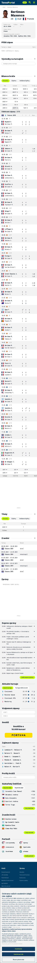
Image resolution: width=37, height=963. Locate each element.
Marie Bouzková (5, 886)
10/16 (24, 89)
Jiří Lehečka (4, 875)
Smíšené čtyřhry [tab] (25, 80)
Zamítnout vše (18, 954)
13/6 (24, 108)
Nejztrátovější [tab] (19, 788)
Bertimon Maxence (12, 7)
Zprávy (25, 843)
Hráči (4, 7)
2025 (4, 92)
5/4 (15, 473)
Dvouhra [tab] (5, 80)
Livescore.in (10, 847)
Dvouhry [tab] (5, 518)
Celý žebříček (29, 808)
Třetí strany (16, 927)
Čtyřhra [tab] (14, 80)
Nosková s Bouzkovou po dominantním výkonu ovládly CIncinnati (18, 648)
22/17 (14, 108)
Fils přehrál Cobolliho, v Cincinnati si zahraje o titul (18, 632)
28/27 (14, 92)
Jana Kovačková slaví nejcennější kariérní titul (19, 658)
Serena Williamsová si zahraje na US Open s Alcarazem (20, 653)
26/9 (14, 98)
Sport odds (26, 847)
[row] (18, 89)
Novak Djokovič (5, 872)
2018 (4, 108)
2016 (4, 473)
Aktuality (22, 872)
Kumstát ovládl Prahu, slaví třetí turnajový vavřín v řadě (19, 664)
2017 (4, 469)
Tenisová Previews (25, 875)
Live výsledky (10, 843)
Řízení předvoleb (18, 959)
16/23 (14, 89)
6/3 (25, 98)
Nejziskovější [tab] (7, 788)
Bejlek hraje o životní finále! (15, 673)
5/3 (25, 473)
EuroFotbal (9, 851)
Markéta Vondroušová (7, 880)
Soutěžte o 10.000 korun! (18, 728)
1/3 (25, 104)
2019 (4, 104)
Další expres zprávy (27, 677)
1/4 (15, 104)
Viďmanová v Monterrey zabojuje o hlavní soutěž (19, 627)
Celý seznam (29, 832)
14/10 (24, 95)
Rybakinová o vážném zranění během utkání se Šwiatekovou (18, 669)
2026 (4, 89)
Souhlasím (18, 949)
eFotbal (25, 851)
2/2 (15, 469)
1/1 (15, 101)
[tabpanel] (18, 280)
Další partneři (29, 856)
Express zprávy (24, 880)
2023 (4, 98)
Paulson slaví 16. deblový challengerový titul (19, 643)
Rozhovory (22, 877)
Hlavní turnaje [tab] (7, 688)
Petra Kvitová (4, 877)
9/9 (25, 92)
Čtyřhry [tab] (13, 518)
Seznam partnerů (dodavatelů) (12, 944)
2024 (4, 95)
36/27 (14, 95)
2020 (4, 101)
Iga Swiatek (4, 883)
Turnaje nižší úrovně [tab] (21, 688)
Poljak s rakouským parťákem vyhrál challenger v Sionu (18, 637)
